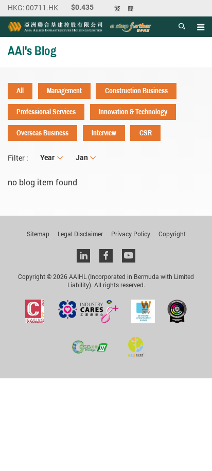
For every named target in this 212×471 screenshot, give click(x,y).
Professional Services (46, 111)
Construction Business (136, 90)
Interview (104, 132)
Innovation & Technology (133, 111)
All (20, 90)
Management (64, 90)
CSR (145, 132)
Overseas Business (42, 132)
